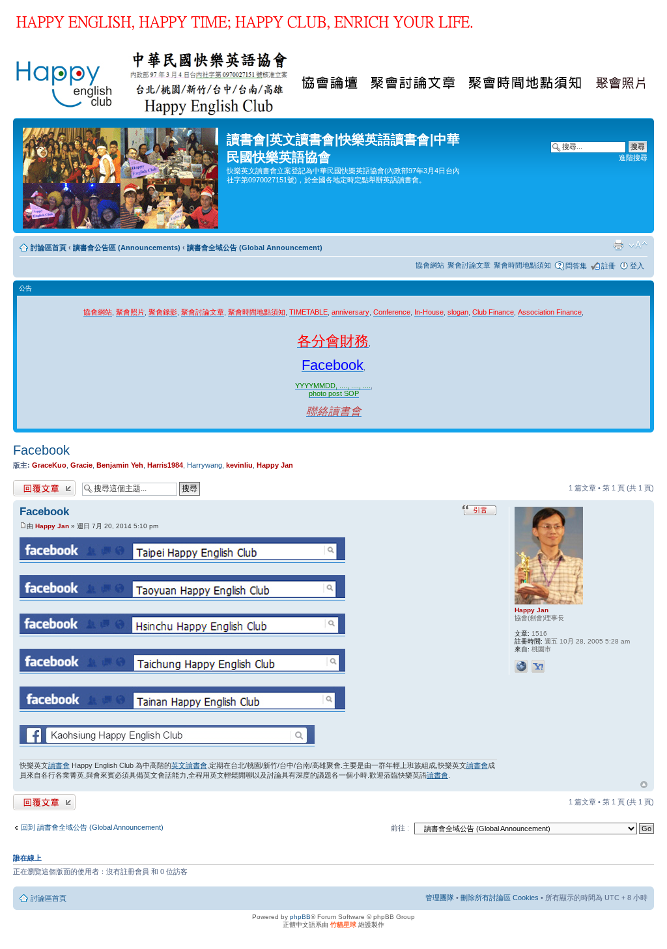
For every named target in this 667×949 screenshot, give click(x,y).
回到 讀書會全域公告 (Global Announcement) (92, 827)
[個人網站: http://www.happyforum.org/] (521, 666)
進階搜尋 (633, 158)
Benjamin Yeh (119, 465)
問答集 (576, 266)
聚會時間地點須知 (522, 265)
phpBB (300, 916)
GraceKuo (49, 465)
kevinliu (239, 465)
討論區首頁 (48, 247)
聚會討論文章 (468, 265)
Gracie (81, 465)
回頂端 (643, 785)
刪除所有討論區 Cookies (500, 897)
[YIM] (538, 666)
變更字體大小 (638, 245)
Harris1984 (165, 465)
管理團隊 (439, 897)
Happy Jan (275, 465)
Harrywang (204, 465)
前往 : (400, 828)
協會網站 (430, 265)
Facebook (41, 450)
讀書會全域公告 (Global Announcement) (254, 247)
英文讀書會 (189, 765)
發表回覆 (27, 485)
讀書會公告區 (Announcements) (126, 247)
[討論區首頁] (121, 175)
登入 (637, 266)
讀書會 (59, 765)
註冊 (608, 266)
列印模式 (618, 245)
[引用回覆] (479, 510)
